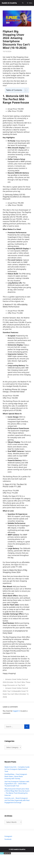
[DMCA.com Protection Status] (5, 854)
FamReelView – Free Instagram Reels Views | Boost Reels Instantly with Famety (16, 776)
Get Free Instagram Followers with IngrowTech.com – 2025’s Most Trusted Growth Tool (17, 783)
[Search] (26, 726)
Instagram (8, 836)
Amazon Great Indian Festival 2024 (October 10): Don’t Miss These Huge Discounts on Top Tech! (16, 682)
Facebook (8, 839)
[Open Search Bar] (22, 3)
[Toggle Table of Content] (25, 90)
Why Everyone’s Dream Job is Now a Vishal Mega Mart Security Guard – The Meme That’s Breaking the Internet (17, 792)
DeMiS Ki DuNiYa (9, 3)
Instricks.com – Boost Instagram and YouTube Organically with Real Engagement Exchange (17, 800)
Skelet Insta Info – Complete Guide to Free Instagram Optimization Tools (17, 769)
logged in (16, 711)
